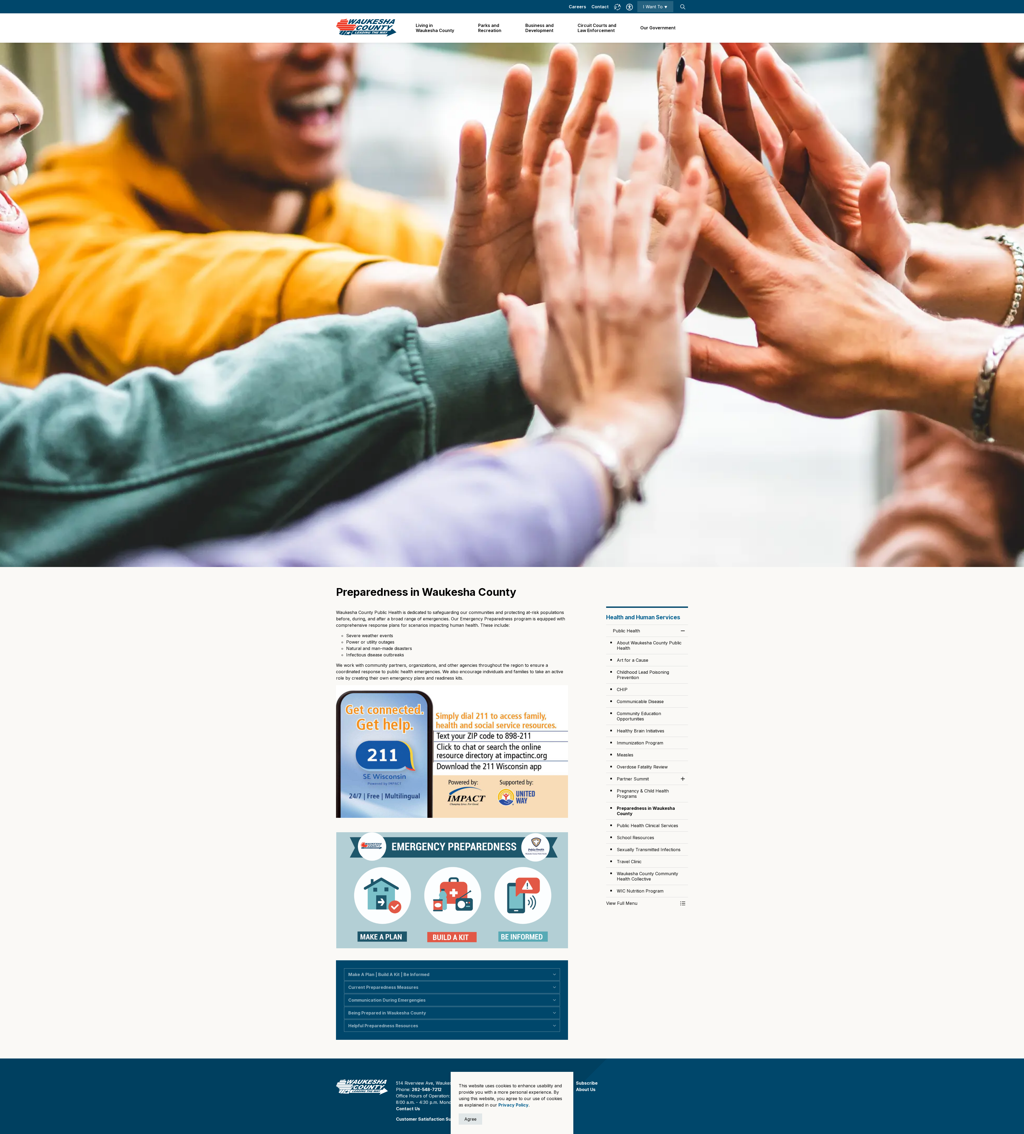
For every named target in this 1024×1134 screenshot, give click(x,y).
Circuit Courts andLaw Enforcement (597, 28)
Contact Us (408, 1108)
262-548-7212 (427, 1089)
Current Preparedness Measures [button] (383, 987)
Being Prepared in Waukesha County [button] (387, 1013)
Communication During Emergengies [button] (387, 1000)
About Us (585, 1089)
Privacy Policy (513, 1105)
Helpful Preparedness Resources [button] (383, 1025)
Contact (600, 6)
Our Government (657, 27)
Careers (577, 6)
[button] (642, 903)
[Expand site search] (682, 6)
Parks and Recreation (489, 28)
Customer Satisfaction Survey (428, 1119)
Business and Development (539, 28)
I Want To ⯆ (655, 6)
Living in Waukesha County (435, 28)
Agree (470, 1119)
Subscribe (587, 1083)
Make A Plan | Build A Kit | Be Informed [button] (388, 974)
